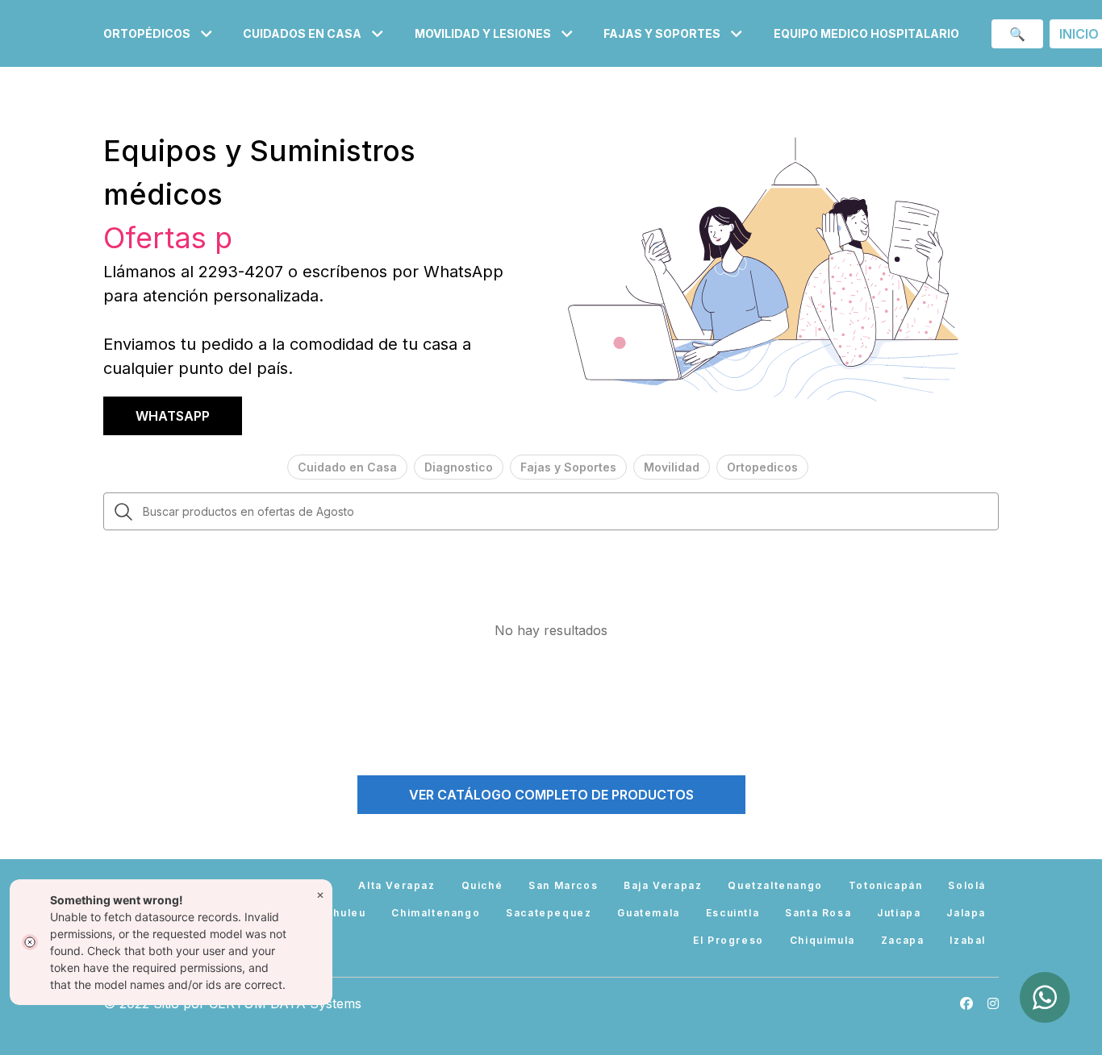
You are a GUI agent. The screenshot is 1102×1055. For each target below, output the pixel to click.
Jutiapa (898, 913)
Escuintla (732, 913)
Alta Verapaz (396, 885)
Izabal (968, 940)
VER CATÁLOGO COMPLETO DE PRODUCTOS (551, 795)
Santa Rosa (818, 913)
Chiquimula (822, 940)
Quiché (482, 885)
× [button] (320, 894)
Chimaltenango (435, 913)
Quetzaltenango (775, 885)
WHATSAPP (173, 416)
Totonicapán (886, 885)
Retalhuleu (334, 913)
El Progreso (728, 940)
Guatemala (648, 913)
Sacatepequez (548, 913)
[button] (160, 33)
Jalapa (966, 913)
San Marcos (563, 885)
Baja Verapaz (663, 885)
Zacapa (903, 940)
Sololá (967, 885)
